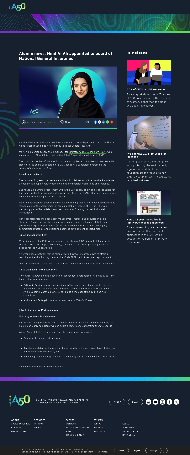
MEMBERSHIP (128, 427)
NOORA (37, 427)
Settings (153, 450)
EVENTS (70, 420)
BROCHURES (99, 431)
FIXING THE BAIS (19, 431)
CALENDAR (71, 424)
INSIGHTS (98, 427)
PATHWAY (38, 424)
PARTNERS (16, 427)
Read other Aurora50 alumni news (39, 310)
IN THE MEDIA (128, 435)
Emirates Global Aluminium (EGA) (87, 151)
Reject (137, 450)
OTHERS (98, 420)
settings (103, 452)
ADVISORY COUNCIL (20, 424)
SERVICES (39, 420)
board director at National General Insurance (67, 145)
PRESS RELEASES (130, 431)
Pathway (36, 275)
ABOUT (15, 420)
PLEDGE (125, 424)
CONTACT (98, 424)
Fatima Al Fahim (33, 285)
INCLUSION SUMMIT (75, 435)
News (68, 122)
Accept (121, 450)
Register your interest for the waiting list (41, 366)
